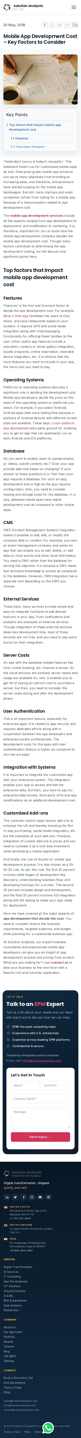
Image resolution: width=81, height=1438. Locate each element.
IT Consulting (12, 1276)
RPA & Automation (15, 1300)
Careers (9, 1346)
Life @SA (10, 1356)
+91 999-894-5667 (21, 1250)
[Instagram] (32, 1197)
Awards (8, 1341)
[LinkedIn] (7, 1197)
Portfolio (9, 1336)
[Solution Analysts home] (23, 1173)
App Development (16, 1281)
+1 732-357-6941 (20, 1218)
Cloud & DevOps (15, 1291)
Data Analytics (13, 1305)
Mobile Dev (11, 1310)
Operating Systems (30, 147)
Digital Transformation (18, 1266)
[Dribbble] (48, 1197)
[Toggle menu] (74, 7)
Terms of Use (12, 1387)
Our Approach (13, 1332)
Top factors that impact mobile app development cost (35, 127)
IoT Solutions (12, 1286)
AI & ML (8, 1295)
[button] (48, 1427)
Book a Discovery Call (18, 1377)
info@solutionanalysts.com (42, 1060)
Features (21, 138)
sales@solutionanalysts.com (20, 1400)
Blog (7, 1351)
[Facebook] (23, 1197)
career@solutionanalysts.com (21, 1409)
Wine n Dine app (15, 316)
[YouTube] (40, 1197)
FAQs (7, 1392)
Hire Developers (14, 1382)
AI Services (11, 1271)
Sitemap (9, 1360)
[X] (15, 1197)
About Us (10, 1327)
